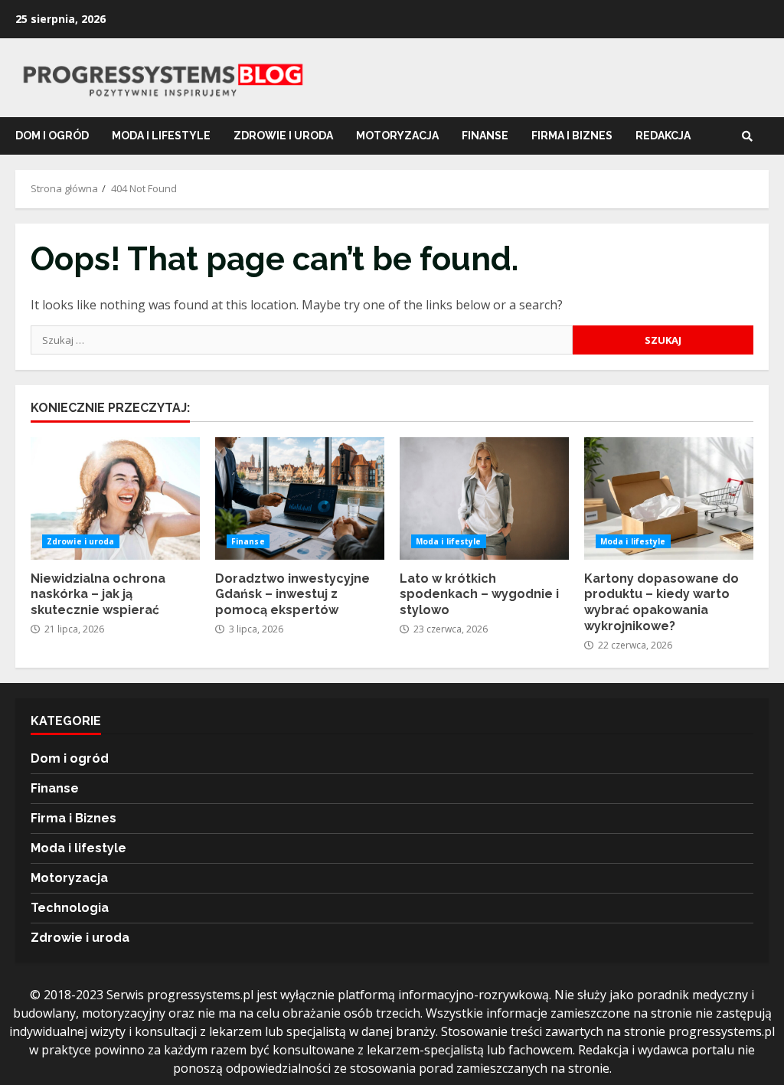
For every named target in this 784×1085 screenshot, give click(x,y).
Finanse (485, 135)
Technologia (70, 907)
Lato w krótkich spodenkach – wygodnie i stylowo (484, 498)
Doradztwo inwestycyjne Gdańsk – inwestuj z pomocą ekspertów (299, 498)
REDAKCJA (663, 135)
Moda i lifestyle (161, 135)
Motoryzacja (397, 135)
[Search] (747, 136)
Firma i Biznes (571, 135)
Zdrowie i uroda (283, 135)
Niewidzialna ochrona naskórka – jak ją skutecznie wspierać (115, 498)
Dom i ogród (52, 135)
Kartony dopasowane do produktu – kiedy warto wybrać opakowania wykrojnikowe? (668, 498)
